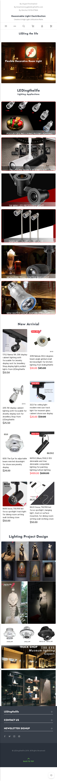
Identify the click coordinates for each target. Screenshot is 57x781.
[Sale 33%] (42, 341)
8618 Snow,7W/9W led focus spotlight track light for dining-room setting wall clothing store (14, 513)
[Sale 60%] (42, 391)
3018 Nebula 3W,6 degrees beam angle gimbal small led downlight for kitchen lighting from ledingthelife (41, 360)
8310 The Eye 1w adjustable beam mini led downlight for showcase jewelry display (15, 463)
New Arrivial (28, 324)
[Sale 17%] (42, 443)
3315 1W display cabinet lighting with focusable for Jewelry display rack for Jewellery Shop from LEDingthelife (15, 413)
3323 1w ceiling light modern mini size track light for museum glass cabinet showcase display (41, 409)
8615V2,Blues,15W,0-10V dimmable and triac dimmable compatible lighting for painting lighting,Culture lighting (41, 464)
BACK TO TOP (28, 761)
